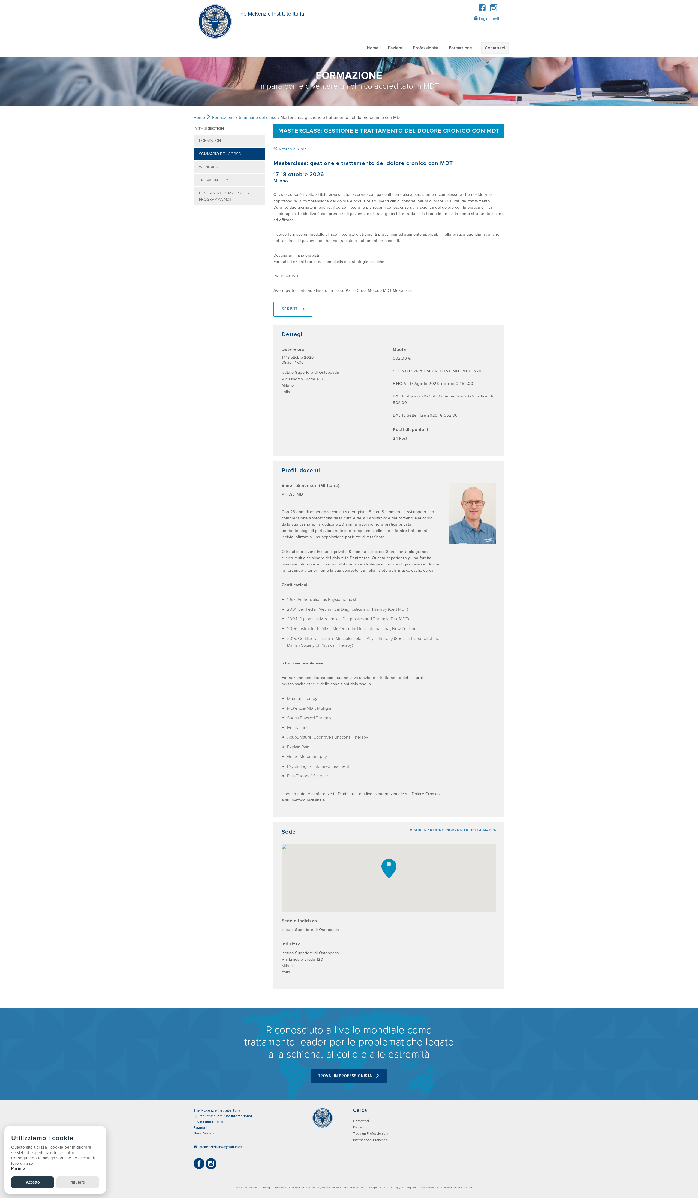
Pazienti (396, 48)
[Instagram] (493, 9)
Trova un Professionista (345, 1076)
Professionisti (426, 48)
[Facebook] (482, 9)
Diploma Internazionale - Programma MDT (224, 196)
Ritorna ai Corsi (293, 149)
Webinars (208, 167)
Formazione (460, 48)
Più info (18, 1168)
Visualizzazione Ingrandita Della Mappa (453, 830)
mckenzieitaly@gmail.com (220, 1147)
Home (372, 48)
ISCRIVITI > (293, 309)
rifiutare (77, 1182)
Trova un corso (215, 180)
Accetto (33, 1182)
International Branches (370, 1140)
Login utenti (488, 18)
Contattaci (495, 48)
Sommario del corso (257, 117)
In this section (209, 128)
